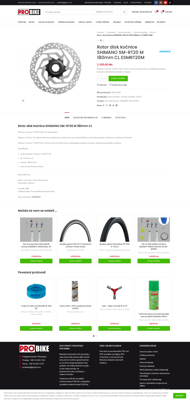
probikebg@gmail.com (64, 2)
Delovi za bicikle (124, 32)
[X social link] (106, 105)
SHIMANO (36, 197)
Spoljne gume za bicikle (75, 250)
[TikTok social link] (170, 3)
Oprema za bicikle (45, 250)
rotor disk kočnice (111, 101)
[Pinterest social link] (110, 105)
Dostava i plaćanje (147, 366)
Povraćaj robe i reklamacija (151, 379)
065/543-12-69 (48, 2)
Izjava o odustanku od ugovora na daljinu (153, 384)
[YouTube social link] (165, 3)
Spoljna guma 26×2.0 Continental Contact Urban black (75, 245)
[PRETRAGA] (124, 12)
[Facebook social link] (156, 3)
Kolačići (143, 359)
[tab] (66, 116)
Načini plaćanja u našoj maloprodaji (154, 370)
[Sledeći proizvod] (103, 40)
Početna (100, 32)
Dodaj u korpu (118, 78)
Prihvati (180, 396)
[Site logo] (29, 12)
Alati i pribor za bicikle (29, 250)
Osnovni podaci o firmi (149, 352)
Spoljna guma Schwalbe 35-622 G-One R (115, 245)
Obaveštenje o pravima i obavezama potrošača (155, 374)
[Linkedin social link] (113, 105)
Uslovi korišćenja (146, 362)
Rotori (152, 32)
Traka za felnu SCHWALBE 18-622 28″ (36, 307)
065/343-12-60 (30, 2)
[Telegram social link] (116, 105)
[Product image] (154, 229)
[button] (36, 261)
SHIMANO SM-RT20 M (129, 101)
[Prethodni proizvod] (98, 40)
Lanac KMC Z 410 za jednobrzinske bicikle (75, 307)
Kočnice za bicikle (140, 32)
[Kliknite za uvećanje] (23, 100)
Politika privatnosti (147, 355)
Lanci (82, 312)
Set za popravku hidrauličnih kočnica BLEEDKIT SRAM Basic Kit (36, 245)
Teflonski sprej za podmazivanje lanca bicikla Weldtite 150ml (154, 315)
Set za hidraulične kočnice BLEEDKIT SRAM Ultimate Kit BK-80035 (153, 246)
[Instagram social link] (161, 3)
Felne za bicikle (36, 314)
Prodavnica (111, 32)
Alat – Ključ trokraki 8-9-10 (114, 306)
